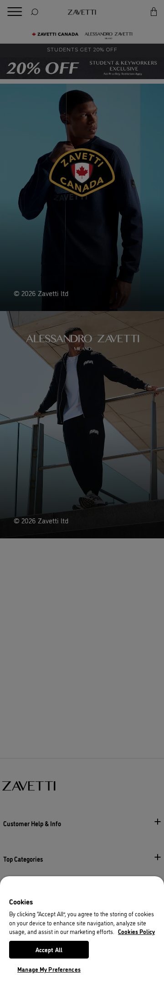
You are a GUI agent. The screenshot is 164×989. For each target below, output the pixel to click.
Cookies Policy (136, 931)
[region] (82, 932)
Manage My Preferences (49, 969)
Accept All (49, 949)
